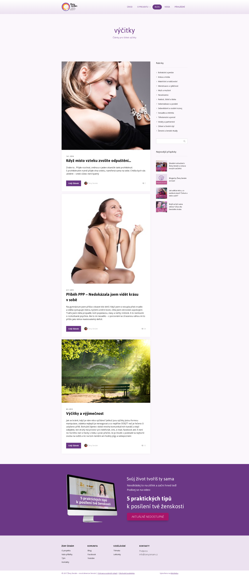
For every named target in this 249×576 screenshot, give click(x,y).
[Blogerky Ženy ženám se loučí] (161, 179)
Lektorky (117, 554)
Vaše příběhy (67, 554)
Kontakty (65, 562)
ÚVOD (129, 7)
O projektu (66, 550)
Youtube (91, 558)
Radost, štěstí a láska (167, 99)
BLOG (157, 7)
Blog (89, 550)
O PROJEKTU (142, 7)
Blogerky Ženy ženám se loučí (177, 179)
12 (145, 445)
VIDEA (167, 7)
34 (145, 329)
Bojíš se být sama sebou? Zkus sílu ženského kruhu (176, 206)
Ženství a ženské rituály (168, 130)
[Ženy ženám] (69, 7)
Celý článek (73, 183)
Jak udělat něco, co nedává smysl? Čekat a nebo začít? (178, 193)
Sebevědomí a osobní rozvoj (170, 108)
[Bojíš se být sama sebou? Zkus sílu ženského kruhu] (161, 206)
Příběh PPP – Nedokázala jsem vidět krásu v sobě (102, 297)
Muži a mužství (164, 90)
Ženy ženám (93, 183)
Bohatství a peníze (166, 72)
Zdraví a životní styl (166, 126)
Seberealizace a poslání (168, 104)
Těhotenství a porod (166, 117)
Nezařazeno (163, 95)
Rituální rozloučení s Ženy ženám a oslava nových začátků (177, 166)
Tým (63, 558)
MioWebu (174, 573)
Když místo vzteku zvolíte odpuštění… (98, 160)
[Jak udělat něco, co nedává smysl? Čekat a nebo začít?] (161, 193)
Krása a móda (164, 77)
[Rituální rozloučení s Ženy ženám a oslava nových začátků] (161, 165)
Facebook (92, 554)
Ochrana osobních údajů (107, 573)
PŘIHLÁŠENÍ (180, 7)
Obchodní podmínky (127, 573)
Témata (116, 550)
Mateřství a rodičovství (167, 81)
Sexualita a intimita (166, 113)
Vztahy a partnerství (166, 122)
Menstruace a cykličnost (168, 86)
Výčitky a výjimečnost (85, 413)
